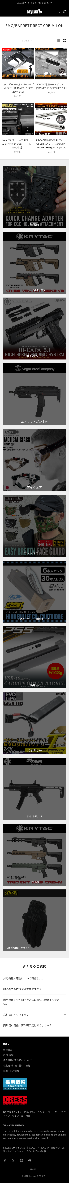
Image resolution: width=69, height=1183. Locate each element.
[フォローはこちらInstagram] (21, 1160)
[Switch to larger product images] (58, 40)
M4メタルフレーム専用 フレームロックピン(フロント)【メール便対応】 (17, 144)
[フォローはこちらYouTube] (29, 1160)
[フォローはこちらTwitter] (13, 1160)
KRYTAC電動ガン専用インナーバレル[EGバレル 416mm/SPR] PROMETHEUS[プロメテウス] (51, 144)
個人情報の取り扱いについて (17, 1060)
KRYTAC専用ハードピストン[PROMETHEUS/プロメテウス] (51, 86)
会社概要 (7, 1049)
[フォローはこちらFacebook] (4, 1160)
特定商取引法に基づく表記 (16, 1065)
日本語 (33, 1169)
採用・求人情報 (11, 1070)
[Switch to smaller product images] (64, 40)
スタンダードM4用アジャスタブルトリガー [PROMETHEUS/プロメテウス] (18, 88)
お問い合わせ (10, 1055)
